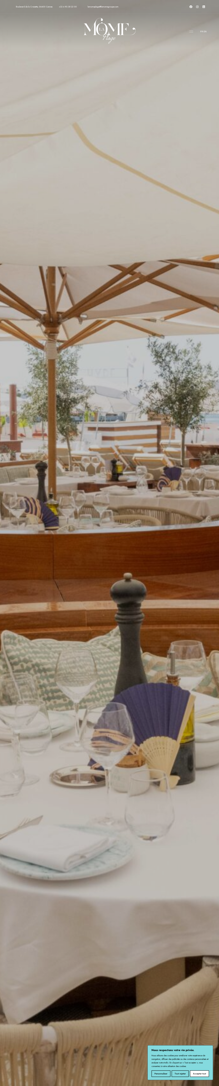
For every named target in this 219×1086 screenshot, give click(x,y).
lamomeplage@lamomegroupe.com (102, 6)
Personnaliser (160, 1073)
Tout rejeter (180, 1073)
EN (205, 31)
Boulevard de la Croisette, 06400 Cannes (33, 6)
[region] (180, 1062)
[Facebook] (191, 7)
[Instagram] (197, 7)
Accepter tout (199, 1073)
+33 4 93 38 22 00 (67, 6)
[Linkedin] (203, 7)
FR (201, 31)
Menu (191, 32)
